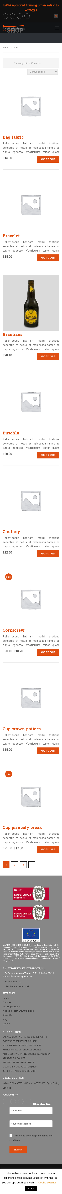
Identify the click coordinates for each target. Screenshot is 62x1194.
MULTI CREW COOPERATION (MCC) (20, 1066)
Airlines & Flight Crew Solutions (18, 1011)
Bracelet (11, 235)
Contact (6, 1023)
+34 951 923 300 (13, 981)
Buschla (11, 432)
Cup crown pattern (22, 728)
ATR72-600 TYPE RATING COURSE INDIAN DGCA (26, 1054)
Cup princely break (22, 827)
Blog (5, 1019)
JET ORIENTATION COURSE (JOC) (19, 1071)
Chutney (11, 531)
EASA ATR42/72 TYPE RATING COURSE (22, 1045)
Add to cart (48, 159)
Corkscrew (14, 630)
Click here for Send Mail (16, 986)
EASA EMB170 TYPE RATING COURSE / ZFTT (25, 1037)
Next (31, 864)
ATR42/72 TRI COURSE (14, 1058)
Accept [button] (31, 1188)
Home (5, 47)
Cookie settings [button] (47, 1182)
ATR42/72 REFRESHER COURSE (18, 1062)
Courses (7, 1002)
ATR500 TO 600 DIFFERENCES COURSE (22, 1049)
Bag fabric (13, 137)
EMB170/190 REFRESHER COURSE (20, 1041)
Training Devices (11, 1006)
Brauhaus (12, 334)
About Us (7, 1015)
